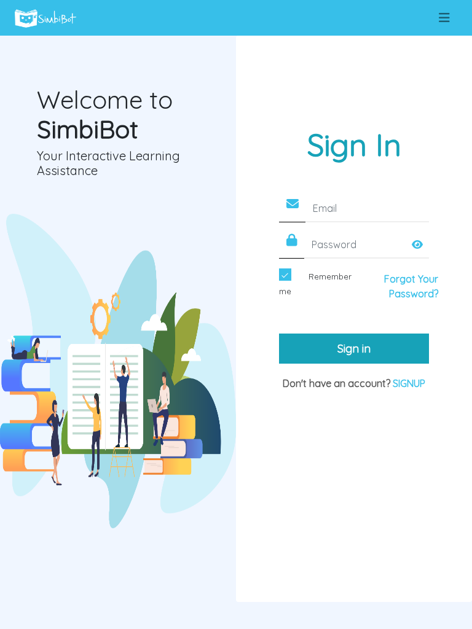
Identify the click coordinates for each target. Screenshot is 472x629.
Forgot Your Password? (411, 286)
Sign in (354, 349)
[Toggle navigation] (444, 17)
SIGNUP (409, 383)
